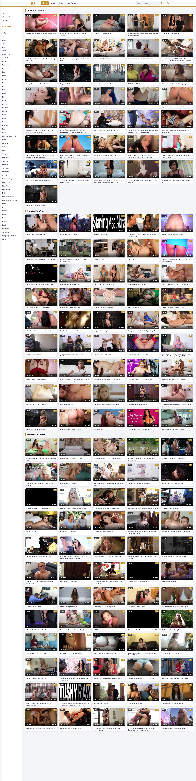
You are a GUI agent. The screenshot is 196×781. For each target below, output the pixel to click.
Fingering (5, 221)
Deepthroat (6, 182)
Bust (3, 129)
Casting (4, 140)
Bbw (3, 72)
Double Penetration (8, 196)
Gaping (4, 239)
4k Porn (4, 33)
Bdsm (4, 75)
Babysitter (5, 65)
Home (45, 3)
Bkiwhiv (4, 93)
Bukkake (5, 125)
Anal (3, 43)
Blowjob (5, 107)
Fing (3, 218)
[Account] (167, 3)
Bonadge (5, 111)
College (4, 150)
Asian (4, 51)
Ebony (4, 204)
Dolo (4, 193)
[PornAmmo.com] (33, 3)
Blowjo (4, 104)
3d (3, 29)
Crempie (5, 161)
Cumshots (5, 172)
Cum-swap (5, 168)
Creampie (5, 157)
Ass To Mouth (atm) (8, 58)
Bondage (5, 115)
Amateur (5, 40)
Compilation (6, 154)
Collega (4, 147)
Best (61, 3)
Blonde (4, 100)
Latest (53, 3)
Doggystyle (6, 189)
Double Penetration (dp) (10, 200)
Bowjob (4, 118)
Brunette (5, 122)
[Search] (162, 3)
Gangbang (5, 232)
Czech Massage (7, 179)
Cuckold (5, 164)
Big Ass (4, 79)
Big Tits (4, 86)
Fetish (4, 214)
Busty (4, 132)
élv (3, 207)
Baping (4, 68)
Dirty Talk (5, 186)
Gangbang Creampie (9, 236)
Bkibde (4, 90)
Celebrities (5, 143)
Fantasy (5, 211)
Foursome (5, 228)
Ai (3, 36)
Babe (4, 61)
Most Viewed (71, 3)
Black (4, 97)
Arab (3, 47)
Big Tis (4, 83)
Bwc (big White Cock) (9, 136)
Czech (4, 175)
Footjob (4, 225)
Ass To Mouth (6, 54)
